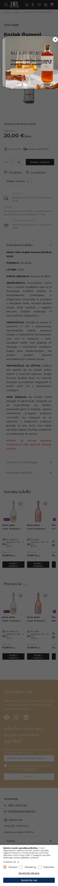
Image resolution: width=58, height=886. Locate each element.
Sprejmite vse (29, 880)
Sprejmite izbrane (29, 873)
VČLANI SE (22, 71)
